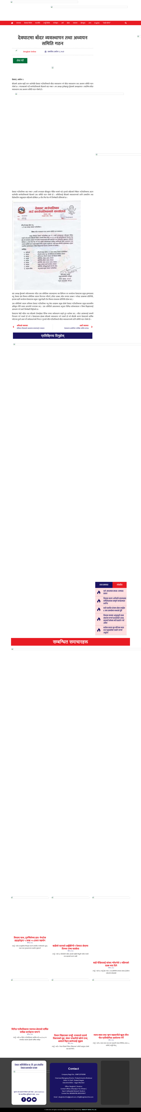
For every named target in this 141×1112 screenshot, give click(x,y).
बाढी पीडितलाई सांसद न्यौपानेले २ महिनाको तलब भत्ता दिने (111, 964)
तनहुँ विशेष (46, 23)
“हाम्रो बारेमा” (106, 23)
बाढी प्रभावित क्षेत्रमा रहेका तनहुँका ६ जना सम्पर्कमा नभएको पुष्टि (114, 609)
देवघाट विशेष (28, 23)
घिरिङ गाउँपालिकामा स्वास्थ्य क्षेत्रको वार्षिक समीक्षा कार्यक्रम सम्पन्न (30, 1030)
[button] (125, 23)
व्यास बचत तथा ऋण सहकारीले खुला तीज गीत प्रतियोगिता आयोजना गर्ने (111, 1036)
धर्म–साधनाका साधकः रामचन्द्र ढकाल (113, 592)
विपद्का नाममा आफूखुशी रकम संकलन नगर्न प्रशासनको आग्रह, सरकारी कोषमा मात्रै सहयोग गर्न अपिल (113, 619)
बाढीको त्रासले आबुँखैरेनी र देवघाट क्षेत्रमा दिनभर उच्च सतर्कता (70, 947)
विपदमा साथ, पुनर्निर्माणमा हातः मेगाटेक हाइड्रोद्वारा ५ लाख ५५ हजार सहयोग (30, 939)
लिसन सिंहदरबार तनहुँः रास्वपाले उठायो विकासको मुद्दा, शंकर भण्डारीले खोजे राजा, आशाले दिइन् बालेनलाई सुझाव (70, 1038)
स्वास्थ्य (75, 23)
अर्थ (62, 23)
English (97, 23)
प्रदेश (68, 23)
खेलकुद (83, 23)
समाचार (18, 23)
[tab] (104, 585)
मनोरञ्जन (55, 23)
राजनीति (37, 23)
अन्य (90, 23)
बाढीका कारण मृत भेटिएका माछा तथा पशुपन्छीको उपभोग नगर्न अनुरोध (113, 630)
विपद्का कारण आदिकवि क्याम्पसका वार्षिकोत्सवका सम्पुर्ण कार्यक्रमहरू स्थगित (114, 601)
